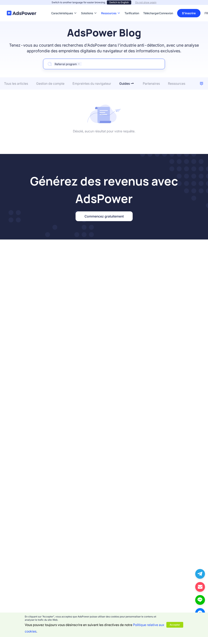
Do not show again (145, 2)
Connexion (166, 13)
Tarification (132, 7)
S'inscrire (189, 13)
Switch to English (119, 2)
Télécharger (151, 7)
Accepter (175, 624)
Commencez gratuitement (104, 216)
